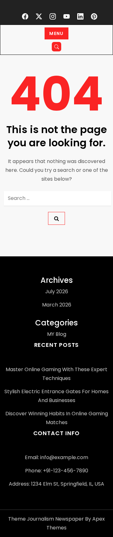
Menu (56, 33)
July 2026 (56, 291)
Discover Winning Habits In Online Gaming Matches (56, 418)
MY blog (56, 334)
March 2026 (56, 304)
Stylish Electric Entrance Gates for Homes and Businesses (56, 396)
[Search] (56, 218)
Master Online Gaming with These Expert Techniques (56, 374)
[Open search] (56, 46)
